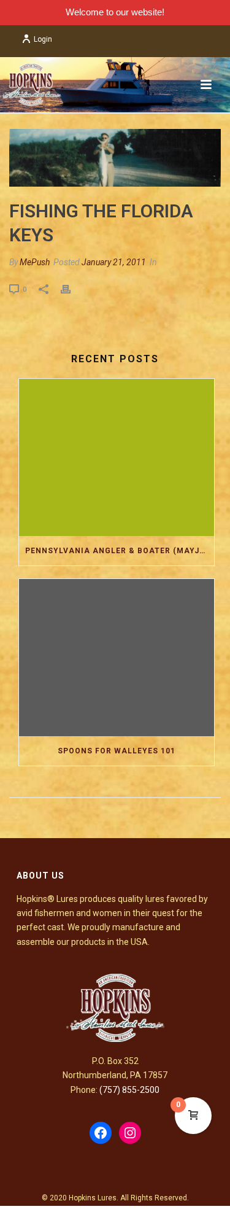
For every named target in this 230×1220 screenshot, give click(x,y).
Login (43, 39)
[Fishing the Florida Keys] (115, 158)
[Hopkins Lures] (30, 84)
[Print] (72, 289)
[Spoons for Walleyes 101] (116, 657)
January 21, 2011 (114, 262)
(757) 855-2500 (129, 1090)
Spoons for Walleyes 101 (116, 751)
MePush (35, 262)
